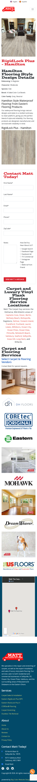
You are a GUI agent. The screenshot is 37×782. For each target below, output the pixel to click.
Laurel (28, 324)
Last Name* (8, 194)
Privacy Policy (7, 740)
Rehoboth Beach (22, 333)
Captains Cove (12, 315)
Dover (22, 315)
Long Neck (21, 339)
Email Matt (9, 764)
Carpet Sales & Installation (12, 695)
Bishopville (25, 318)
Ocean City (26, 327)
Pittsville (10, 333)
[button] (13, 1)
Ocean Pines (12, 330)
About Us (5, 729)
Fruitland (20, 324)
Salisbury (10, 336)
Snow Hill (11, 339)
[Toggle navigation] (32, 9)
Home (4, 725)
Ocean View (24, 330)
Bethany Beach (13, 318)
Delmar (16, 321)
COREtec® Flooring (9, 706)
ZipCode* (7, 228)
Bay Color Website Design (21, 779)
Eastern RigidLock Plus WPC (12, 699)
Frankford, (10, 324)
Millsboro (16, 327)
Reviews (5, 732)
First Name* (8, 183)
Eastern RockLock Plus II (11, 703)
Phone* (6, 217)
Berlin (28, 315)
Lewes (8, 327)
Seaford (18, 336)
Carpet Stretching (8, 710)
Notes (6, 243)
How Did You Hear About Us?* (26, 244)
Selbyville (27, 336)
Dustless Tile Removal (10, 714)
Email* (6, 206)
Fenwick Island (26, 321)
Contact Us (6, 736)
